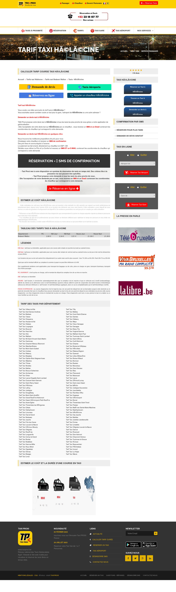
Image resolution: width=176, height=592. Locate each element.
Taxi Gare (99, 30)
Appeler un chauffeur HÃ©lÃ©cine (91, 95)
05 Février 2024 (61, 532)
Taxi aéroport (99, 551)
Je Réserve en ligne (62, 188)
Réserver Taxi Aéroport (138, 172)
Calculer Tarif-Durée (102, 539)
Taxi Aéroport (122, 30)
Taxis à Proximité (34, 30)
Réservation (59, 30)
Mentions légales (25, 575)
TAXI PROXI (54, 575)
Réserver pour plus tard (129, 130)
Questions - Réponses (115, 575)
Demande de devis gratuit (129, 135)
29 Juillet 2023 (61, 542)
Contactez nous (100, 562)
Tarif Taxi (134, 51)
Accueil (124, 51)
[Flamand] (107, 3)
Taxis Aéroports (91, 87)
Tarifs (80, 30)
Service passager (149, 51)
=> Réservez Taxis (149, 3)
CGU (36, 575)
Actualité (97, 534)
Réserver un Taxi (101, 545)
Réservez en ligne (43, 95)
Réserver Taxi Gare (138, 204)
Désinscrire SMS (100, 556)
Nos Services (144, 30)
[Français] (104, 3)
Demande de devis (43, 86)
